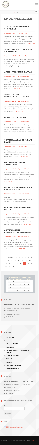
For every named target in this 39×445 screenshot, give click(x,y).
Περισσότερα (31, 43)
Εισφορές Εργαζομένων (15, 117)
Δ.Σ (7, 340)
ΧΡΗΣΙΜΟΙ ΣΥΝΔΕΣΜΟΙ (12, 369)
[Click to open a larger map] (13, 427)
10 (15, 260)
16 (9, 263)
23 (6, 266)
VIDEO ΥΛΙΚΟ (10, 337)
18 (17, 263)
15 (6, 263)
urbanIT (32, 440)
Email (6, 405)
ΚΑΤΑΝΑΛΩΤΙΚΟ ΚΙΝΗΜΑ (13, 355)
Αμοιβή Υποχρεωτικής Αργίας (18, 72)
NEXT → (15, 266)
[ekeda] (5, 4)
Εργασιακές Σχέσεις (10, 12)
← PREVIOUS (9, 257)
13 (26, 260)
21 (28, 263)
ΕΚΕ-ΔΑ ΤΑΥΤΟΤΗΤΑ (12, 344)
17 (13, 263)
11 (18, 260)
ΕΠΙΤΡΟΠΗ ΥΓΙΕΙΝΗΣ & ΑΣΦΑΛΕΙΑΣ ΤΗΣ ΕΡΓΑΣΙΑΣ (18, 351)
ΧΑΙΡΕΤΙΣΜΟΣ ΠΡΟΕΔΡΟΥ (13, 365)
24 (9, 266)
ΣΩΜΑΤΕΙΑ (9, 362)
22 (32, 263)
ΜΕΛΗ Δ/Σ (9, 359)
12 (22, 260)
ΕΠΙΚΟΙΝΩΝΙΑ (10, 347)
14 (29, 260)
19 (20, 263)
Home (2, 12)
